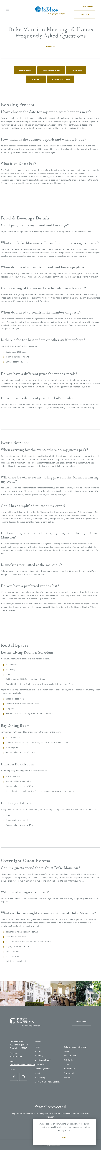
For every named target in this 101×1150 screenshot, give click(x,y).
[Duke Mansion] (50, 10)
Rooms (38, 1051)
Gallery (67, 1051)
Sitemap (67, 1077)
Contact (67, 1064)
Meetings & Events (43, 1060)
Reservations (84, 14)
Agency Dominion (54, 1145)
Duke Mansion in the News (75, 1047)
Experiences (40, 1064)
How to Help (40, 1077)
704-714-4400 (87, 6)
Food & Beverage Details (51, 70)
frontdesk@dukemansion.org (22, 1064)
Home (37, 1047)
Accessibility (69, 1068)
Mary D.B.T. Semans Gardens (47, 1082)
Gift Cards (68, 1060)
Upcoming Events (42, 1068)
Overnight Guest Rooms (61, 79)
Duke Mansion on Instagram (23, 1080)
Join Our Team (70, 1055)
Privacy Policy (69, 1073)
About (37, 1073)
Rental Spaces (36, 79)
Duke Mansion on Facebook (14, 1080)
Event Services (76, 70)
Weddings (39, 1055)
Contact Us (50, 47)
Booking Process (25, 70)
